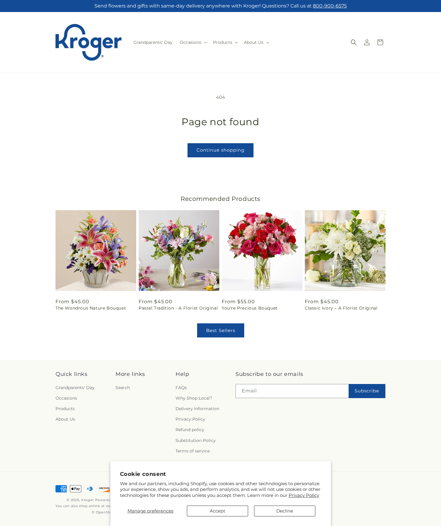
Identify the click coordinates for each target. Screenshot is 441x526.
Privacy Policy (304, 495)
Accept (217, 511)
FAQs (181, 387)
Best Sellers (220, 330)
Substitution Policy (196, 440)
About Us (65, 419)
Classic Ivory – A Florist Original (341, 308)
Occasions (66, 398)
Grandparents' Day (75, 387)
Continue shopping (220, 150)
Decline (284, 511)
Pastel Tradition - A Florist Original (178, 308)
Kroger (87, 500)
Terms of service (193, 451)
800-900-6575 (330, 6)
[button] (192, 42)
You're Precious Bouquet (250, 308)
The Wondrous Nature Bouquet (91, 308)
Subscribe (367, 391)
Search (123, 387)
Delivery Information (197, 408)
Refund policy (190, 429)
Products (65, 408)
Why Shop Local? (194, 398)
